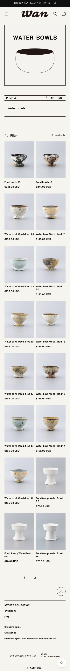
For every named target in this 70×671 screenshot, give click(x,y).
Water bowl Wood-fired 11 (18, 498)
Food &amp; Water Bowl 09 (49, 500)
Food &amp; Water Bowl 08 (17, 555)
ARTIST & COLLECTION (17, 605)
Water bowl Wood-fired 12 (50, 446)
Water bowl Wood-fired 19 (18, 341)
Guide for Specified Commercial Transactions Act (30, 638)
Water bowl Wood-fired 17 (18, 394)
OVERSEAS (10, 611)
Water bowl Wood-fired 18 (50, 341)
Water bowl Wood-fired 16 (50, 394)
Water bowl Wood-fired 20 (49, 288)
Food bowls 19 (12, 182)
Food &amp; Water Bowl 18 (49, 555)
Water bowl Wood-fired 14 (18, 446)
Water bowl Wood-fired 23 (50, 234)
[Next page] (45, 577)
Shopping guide (12, 627)
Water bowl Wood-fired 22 (19, 286)
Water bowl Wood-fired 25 (19, 234)
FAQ (6, 617)
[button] (6, 14)
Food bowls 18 (44, 182)
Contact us (10, 633)
